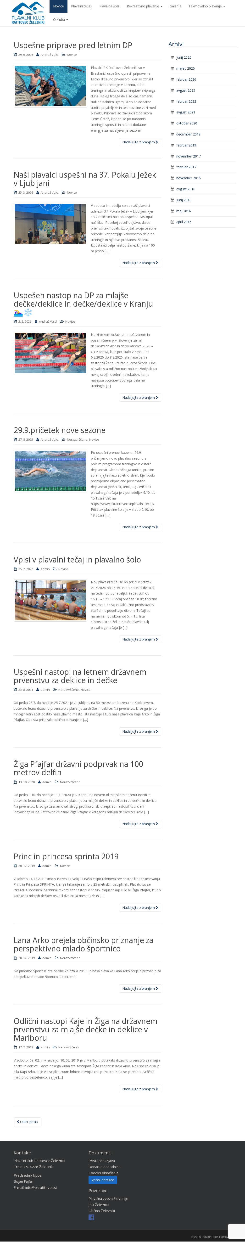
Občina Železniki (102, 1210)
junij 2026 (183, 57)
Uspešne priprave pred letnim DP (73, 45)
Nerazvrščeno (77, 439)
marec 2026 (185, 68)
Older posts (28, 1121)
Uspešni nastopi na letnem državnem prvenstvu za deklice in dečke (80, 676)
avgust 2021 (185, 112)
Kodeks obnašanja (103, 1172)
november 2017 (188, 156)
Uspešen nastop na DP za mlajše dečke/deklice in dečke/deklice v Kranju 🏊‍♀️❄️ (83, 303)
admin (45, 569)
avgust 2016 (185, 189)
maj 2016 (183, 211)
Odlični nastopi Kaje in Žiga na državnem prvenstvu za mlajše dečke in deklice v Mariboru (85, 1029)
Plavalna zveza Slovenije (108, 1198)
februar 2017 (186, 167)
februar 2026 (186, 79)
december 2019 (188, 134)
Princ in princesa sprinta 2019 (66, 856)
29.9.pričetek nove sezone (60, 430)
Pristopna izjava (102, 1160)
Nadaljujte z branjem (139, 142)
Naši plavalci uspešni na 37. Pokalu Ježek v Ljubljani (85, 178)
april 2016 (183, 221)
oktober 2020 (186, 123)
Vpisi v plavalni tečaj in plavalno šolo (77, 559)
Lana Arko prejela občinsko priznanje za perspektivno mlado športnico (83, 944)
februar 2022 (186, 101)
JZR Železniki (99, 1204)
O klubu (59, 19)
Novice (72, 54)
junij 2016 (183, 200)
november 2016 (188, 178)
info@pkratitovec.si (41, 1187)
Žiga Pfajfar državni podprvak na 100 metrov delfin (78, 768)
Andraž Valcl (49, 54)
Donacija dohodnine (105, 1166)
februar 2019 (186, 145)
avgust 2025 (185, 90)
